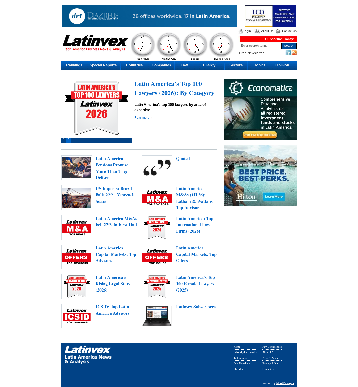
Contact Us (289, 31)
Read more (141, 117)
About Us (267, 31)
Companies (161, 65)
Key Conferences (272, 346)
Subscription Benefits (245, 352)
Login (247, 31)
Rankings (74, 65)
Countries (134, 65)
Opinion (282, 65)
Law (184, 65)
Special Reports (103, 65)
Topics (259, 65)
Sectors (236, 65)
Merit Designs (285, 383)
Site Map (239, 369)
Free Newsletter (251, 53)
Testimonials (240, 357)
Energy (209, 65)
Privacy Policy (270, 363)
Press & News (270, 357)
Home (237, 346)
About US (267, 352)
